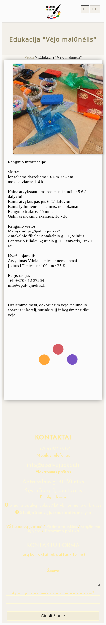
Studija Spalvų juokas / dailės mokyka (55, 513)
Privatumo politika (62, 531)
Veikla (29, 57)
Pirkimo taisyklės (61, 527)
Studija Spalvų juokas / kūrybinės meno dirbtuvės (55, 505)
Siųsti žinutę (53, 615)
